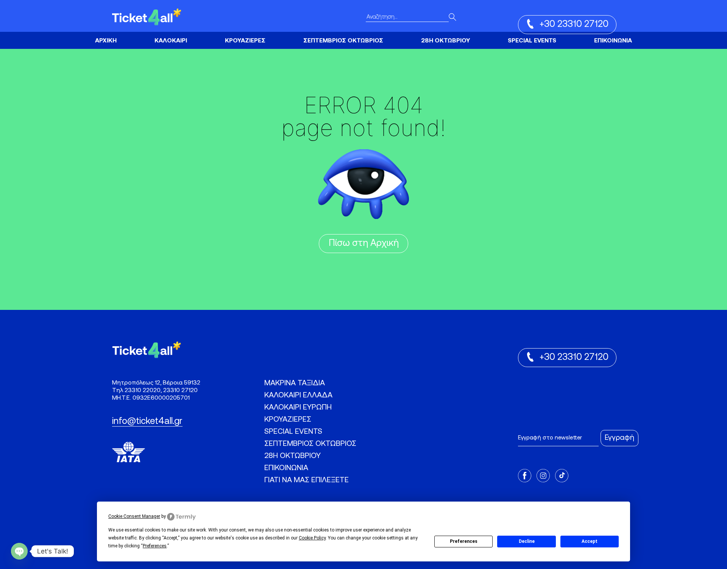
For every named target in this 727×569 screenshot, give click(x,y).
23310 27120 (180, 391)
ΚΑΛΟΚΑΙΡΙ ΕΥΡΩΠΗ (169, 37)
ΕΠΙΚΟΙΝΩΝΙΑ (613, 41)
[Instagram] (543, 476)
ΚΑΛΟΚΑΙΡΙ (170, 41)
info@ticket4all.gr (147, 421)
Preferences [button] (155, 546)
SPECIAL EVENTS (532, 41)
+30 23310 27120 (574, 24)
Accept (590, 541)
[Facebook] (524, 476)
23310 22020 (143, 391)
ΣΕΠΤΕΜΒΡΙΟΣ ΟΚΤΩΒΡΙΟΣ (343, 41)
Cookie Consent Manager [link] (134, 516)
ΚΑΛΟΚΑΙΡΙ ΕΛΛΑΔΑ (298, 395)
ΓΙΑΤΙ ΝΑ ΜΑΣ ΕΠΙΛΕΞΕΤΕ (306, 480)
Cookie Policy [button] (312, 538)
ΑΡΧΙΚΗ (106, 41)
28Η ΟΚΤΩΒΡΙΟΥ (445, 41)
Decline (527, 541)
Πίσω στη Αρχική (364, 243)
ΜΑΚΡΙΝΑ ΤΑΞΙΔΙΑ (294, 383)
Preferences (463, 541)
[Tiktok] (561, 476)
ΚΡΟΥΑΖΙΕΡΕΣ (245, 41)
